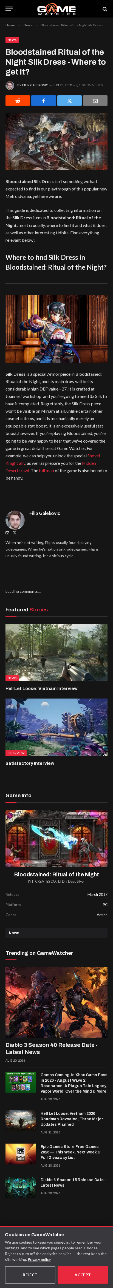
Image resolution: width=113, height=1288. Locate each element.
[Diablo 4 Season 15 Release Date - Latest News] (20, 1187)
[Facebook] (43, 100)
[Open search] (104, 9)
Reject (30, 1274)
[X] (69, 100)
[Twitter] (15, 532)
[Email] (95, 100)
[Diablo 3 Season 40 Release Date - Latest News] (56, 1002)
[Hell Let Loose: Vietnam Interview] (56, 652)
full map (46, 470)
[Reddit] (17, 100)
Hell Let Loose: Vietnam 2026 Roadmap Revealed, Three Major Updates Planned (72, 1119)
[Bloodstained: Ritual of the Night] (56, 838)
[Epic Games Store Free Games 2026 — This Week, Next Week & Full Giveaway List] (20, 1154)
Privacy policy (39, 1259)
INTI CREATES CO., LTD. (47, 881)
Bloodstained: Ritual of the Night (56, 874)
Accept (83, 1274)
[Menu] (9, 9)
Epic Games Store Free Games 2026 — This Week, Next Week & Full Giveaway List (71, 1152)
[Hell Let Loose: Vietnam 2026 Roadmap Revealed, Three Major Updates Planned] (20, 1120)
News (12, 39)
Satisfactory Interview (29, 763)
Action (102, 915)
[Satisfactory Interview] (56, 727)
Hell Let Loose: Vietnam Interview (41, 688)
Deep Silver (76, 881)
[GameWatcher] (56, 9)
